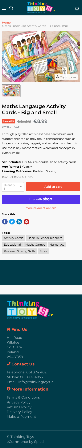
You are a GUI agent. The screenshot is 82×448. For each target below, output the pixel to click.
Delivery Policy (19, 412)
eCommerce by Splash (26, 442)
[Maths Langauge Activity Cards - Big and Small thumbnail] (11, 91)
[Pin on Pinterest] (26, 221)
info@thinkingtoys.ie (36, 382)
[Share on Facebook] (5, 221)
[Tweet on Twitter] (12, 221)
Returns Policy (19, 407)
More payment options (41, 207)
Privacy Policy (19, 402)
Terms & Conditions (23, 397)
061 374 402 (36, 372)
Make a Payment (21, 417)
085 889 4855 (31, 377)
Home (6, 22)
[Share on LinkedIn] (19, 221)
